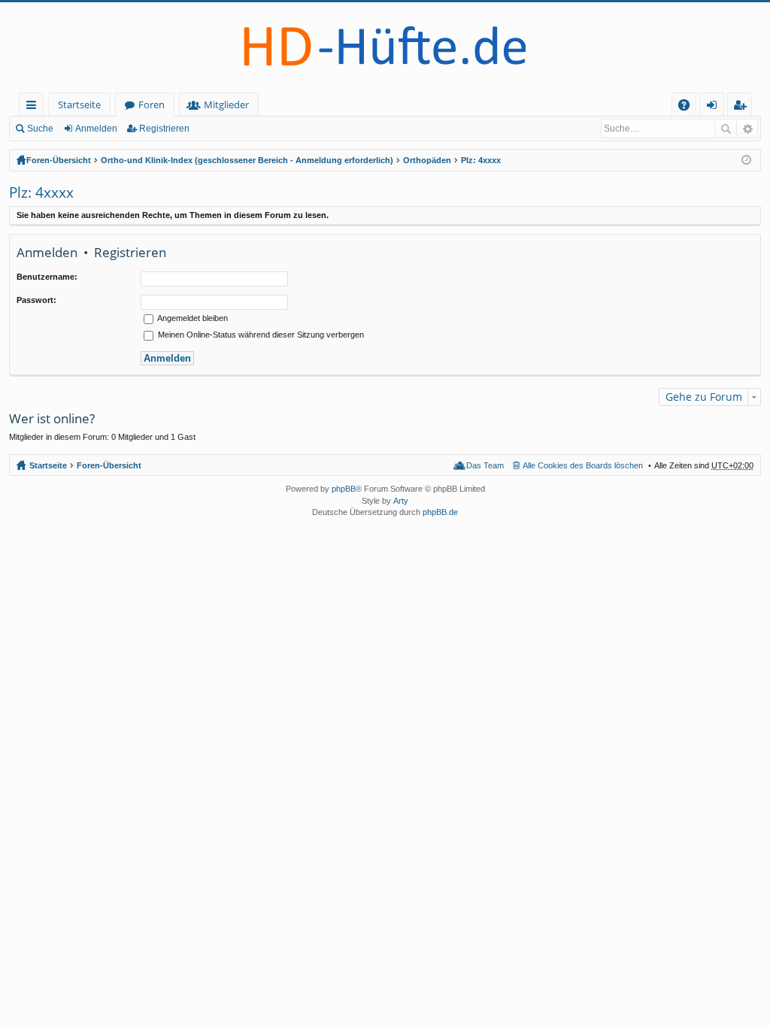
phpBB (344, 488)
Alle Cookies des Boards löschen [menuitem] (583, 465)
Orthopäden (427, 160)
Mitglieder (226, 104)
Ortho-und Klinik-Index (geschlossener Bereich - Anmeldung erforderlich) (247, 160)
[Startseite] (385, 47)
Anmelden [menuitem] (714, 107)
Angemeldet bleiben (192, 318)
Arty (400, 500)
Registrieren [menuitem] (742, 107)
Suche (40, 128)
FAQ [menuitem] (689, 107)
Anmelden (96, 128)
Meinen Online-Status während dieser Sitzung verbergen (260, 334)
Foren (151, 104)
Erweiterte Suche (747, 129)
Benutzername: (47, 276)
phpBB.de (440, 512)
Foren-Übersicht (58, 160)
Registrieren (164, 128)
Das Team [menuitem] (485, 465)
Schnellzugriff (34, 107)
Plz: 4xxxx (481, 160)
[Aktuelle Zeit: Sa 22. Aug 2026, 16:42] (746, 160)
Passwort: (36, 299)
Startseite (79, 104)
